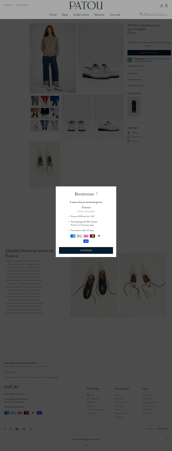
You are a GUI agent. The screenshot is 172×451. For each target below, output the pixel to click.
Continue (86, 250)
